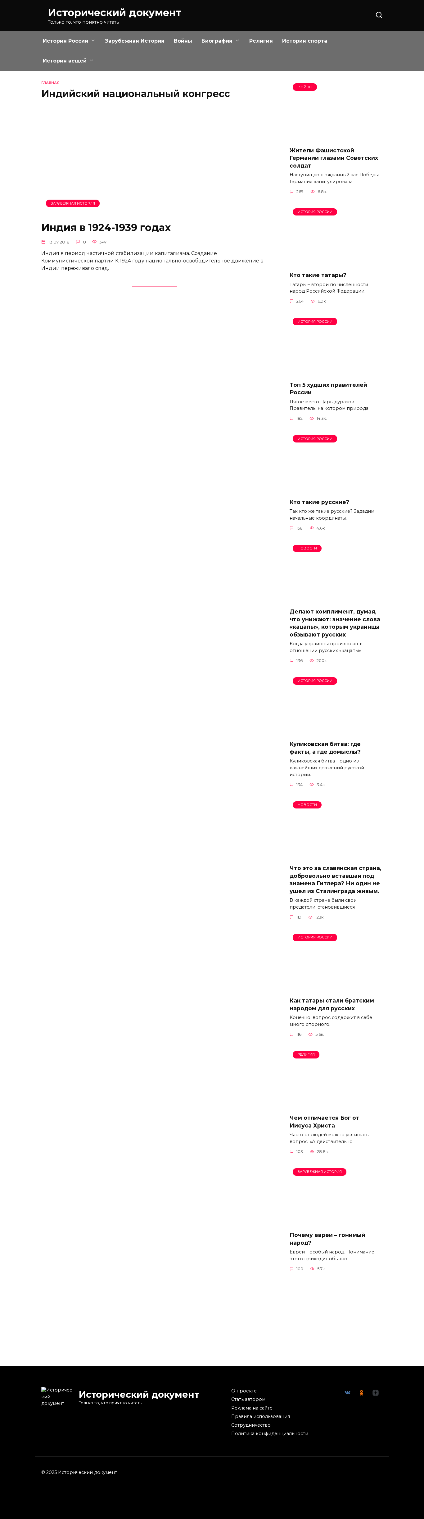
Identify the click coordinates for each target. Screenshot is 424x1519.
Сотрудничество (251, 1425)
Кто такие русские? (319, 501)
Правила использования (260, 1416)
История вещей (65, 61)
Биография (216, 41)
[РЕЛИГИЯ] (336, 1105)
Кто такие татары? (318, 275)
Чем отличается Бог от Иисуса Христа (324, 1121)
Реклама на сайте (252, 1408)
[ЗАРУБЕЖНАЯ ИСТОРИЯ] (154, 212)
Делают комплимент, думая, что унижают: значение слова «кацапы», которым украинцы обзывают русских (335, 623)
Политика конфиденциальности (269, 1433)
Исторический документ (115, 13)
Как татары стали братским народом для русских (332, 1004)
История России (65, 41)
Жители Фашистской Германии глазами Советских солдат (334, 158)
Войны (183, 41)
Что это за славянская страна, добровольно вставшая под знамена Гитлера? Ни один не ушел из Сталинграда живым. (335, 879)
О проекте (244, 1391)
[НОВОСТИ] (336, 599)
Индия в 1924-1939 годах (106, 227)
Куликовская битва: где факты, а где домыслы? (325, 748)
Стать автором (248, 1399)
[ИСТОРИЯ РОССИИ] (336, 263)
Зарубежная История (135, 41)
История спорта (304, 41)
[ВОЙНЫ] (336, 138)
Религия (261, 41)
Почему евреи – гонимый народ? (327, 1239)
